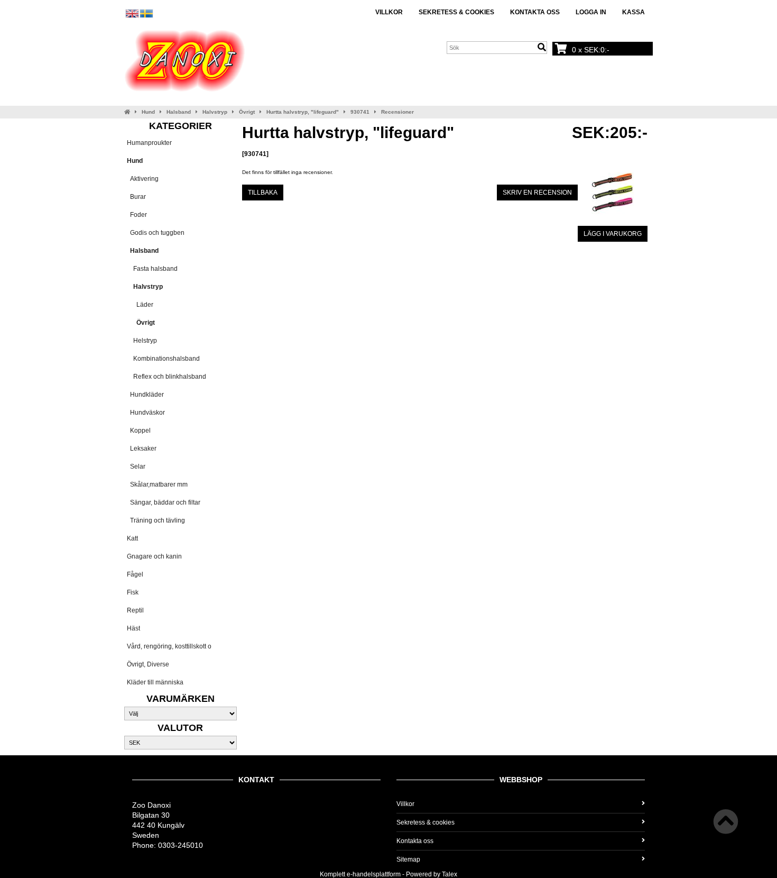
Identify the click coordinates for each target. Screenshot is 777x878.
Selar (136, 466)
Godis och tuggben (155, 232)
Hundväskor (146, 412)
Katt (132, 538)
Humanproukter (149, 143)
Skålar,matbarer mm (157, 484)
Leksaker (141, 448)
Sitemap (408, 859)
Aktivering (143, 178)
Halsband (178, 112)
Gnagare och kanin (154, 556)
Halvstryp (214, 112)
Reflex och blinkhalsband (166, 376)
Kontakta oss (535, 12)
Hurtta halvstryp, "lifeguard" (302, 112)
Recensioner (397, 112)
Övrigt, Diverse (148, 664)
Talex (449, 874)
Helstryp (142, 340)
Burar (136, 196)
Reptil (135, 610)
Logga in (591, 12)
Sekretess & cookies (456, 12)
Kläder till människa (155, 682)
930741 (359, 112)
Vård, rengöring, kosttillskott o (169, 646)
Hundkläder (145, 394)
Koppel (139, 430)
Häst (133, 628)
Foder (137, 214)
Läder (140, 304)
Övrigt (247, 112)
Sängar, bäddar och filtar (163, 502)
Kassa (633, 12)
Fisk (132, 592)
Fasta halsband (152, 268)
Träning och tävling (156, 520)
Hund (148, 112)
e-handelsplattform (374, 874)
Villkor (389, 12)
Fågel (135, 574)
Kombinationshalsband (163, 358)
